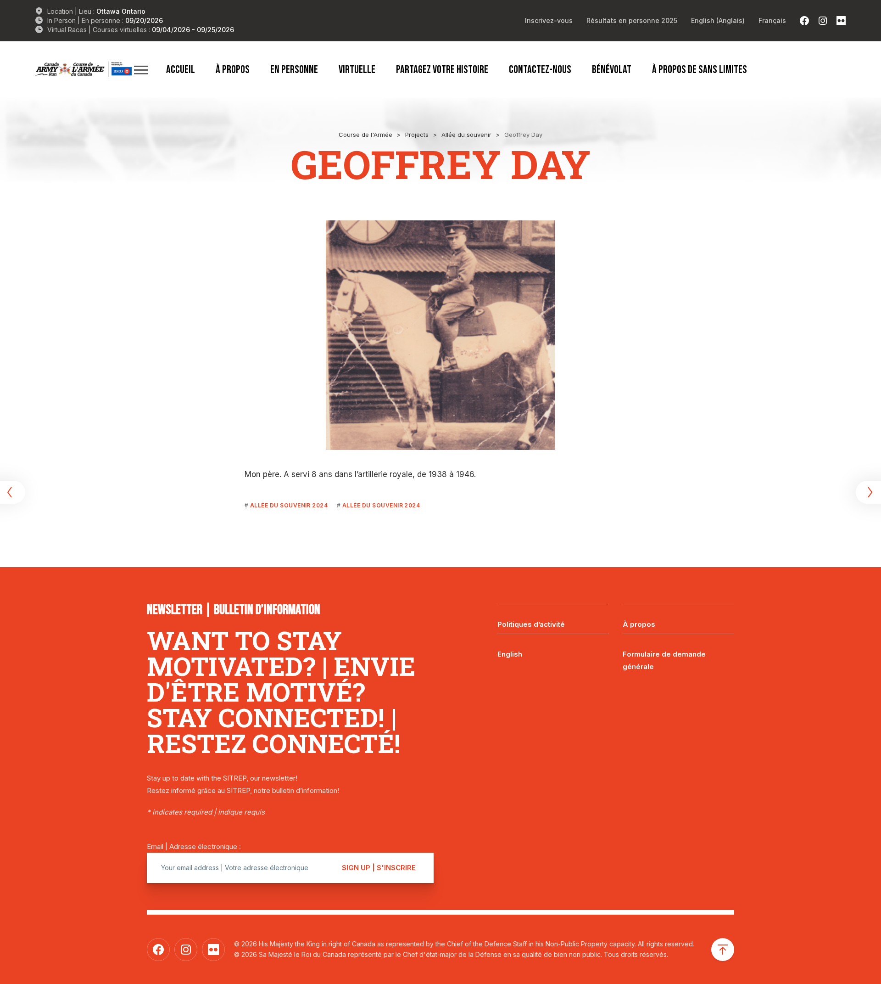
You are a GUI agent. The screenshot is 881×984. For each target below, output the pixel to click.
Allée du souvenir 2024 (289, 505)
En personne (294, 69)
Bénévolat (611, 69)
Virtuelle (357, 69)
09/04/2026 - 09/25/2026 (193, 30)
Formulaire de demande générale (664, 660)
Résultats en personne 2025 (631, 20)
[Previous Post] (14, 492)
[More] (141, 69)
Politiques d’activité (531, 624)
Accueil (180, 69)
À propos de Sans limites (699, 69)
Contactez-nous (540, 69)
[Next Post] (867, 492)
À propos (233, 69)
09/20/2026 (144, 20)
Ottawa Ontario (120, 11)
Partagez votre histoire (442, 69)
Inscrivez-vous (549, 20)
